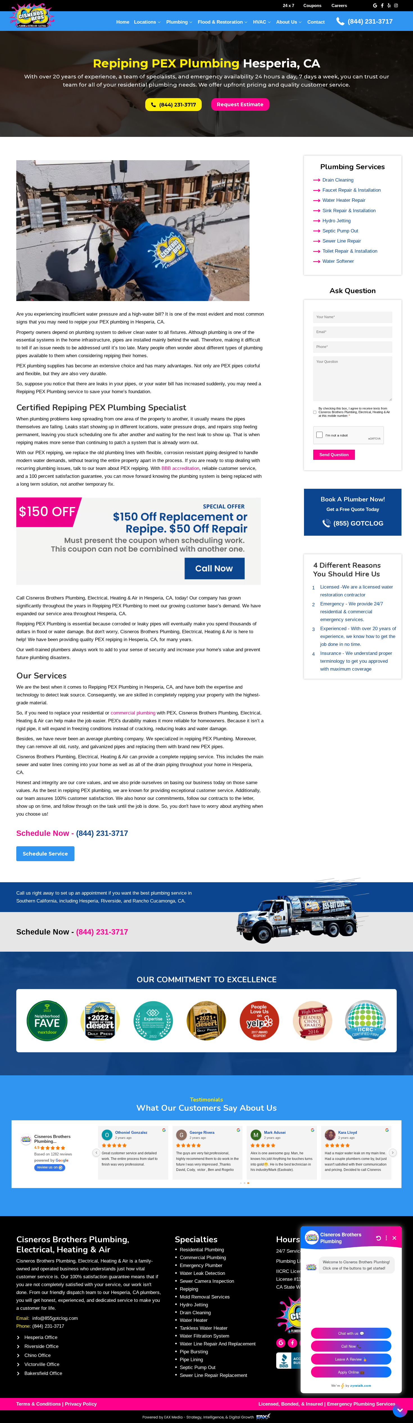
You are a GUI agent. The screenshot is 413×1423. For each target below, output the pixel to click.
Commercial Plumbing (203, 1257)
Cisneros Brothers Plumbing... (52, 1139)
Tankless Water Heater (204, 1328)
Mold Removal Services (205, 1297)
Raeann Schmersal (354, 1132)
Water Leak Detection (202, 1273)
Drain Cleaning (338, 180)
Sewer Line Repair (342, 241)
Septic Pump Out (340, 231)
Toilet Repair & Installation (350, 251)
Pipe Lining (191, 1359)
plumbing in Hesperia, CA (137, 322)
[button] (375, 5)
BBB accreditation (180, 468)
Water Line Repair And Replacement (218, 1344)
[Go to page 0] (241, 1183)
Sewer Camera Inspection (207, 1281)
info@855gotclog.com (55, 1318)
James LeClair (202, 1132)
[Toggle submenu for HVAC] (269, 22)
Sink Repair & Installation (349, 210)
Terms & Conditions (38, 1404)
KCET (269, 1132)
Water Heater (194, 1320)
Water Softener (338, 261)
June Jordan (126, 1132)
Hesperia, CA (143, 639)
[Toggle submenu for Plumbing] (191, 22)
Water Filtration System (204, 1336)
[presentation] (348, 435)
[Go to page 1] (245, 1183)
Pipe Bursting (194, 1351)
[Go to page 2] (248, 1183)
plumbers (61, 649)
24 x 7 (288, 5)
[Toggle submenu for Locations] (159, 22)
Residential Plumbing (202, 1249)
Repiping (189, 1289)
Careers (339, 5)
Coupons (312, 5)
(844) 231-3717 (370, 21)
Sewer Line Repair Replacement (213, 1375)
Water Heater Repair (344, 200)
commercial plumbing (133, 713)
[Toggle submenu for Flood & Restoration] (246, 22)
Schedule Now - (72, 833)
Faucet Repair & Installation (352, 190)
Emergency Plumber (201, 1265)
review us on (47, 1167)
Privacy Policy (81, 1404)
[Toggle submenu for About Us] (300, 22)
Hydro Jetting (337, 220)
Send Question (334, 454)
